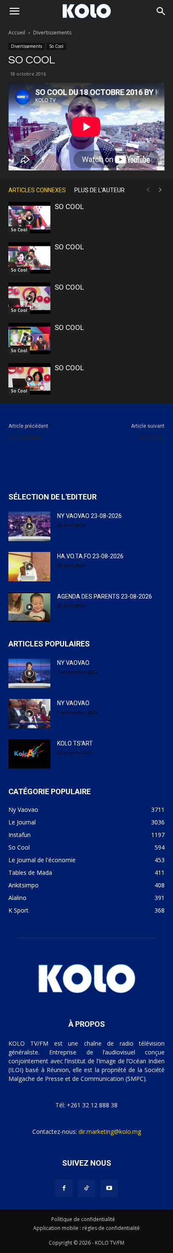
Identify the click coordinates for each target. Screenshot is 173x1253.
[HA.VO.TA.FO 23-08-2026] (29, 566)
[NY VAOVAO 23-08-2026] (29, 526)
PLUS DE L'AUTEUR (99, 190)
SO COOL (69, 206)
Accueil (16, 32)
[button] (14, 11)
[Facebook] (63, 1188)
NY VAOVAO (73, 662)
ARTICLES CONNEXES (37, 190)
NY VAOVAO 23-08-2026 (89, 516)
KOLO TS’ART (75, 743)
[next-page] (160, 190)
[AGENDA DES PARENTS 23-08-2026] (29, 607)
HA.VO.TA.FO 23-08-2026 (90, 556)
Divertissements (52, 32)
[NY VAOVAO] (29, 673)
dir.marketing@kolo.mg (110, 1131)
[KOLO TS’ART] (29, 754)
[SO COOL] (29, 217)
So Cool (56, 46)
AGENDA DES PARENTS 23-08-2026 (104, 596)
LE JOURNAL (26, 438)
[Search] (161, 11)
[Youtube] (109, 1188)
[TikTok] (86, 1188)
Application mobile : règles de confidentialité (86, 1228)
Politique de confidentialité (83, 1219)
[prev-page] (148, 190)
